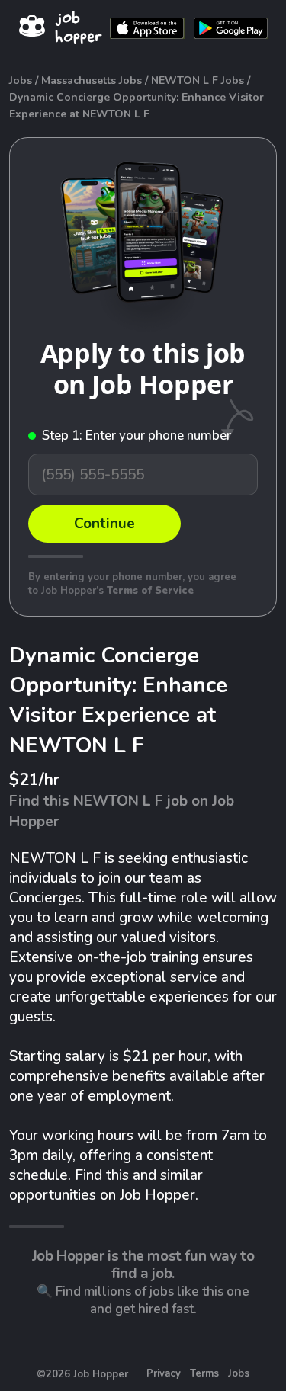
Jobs (20, 80)
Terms (204, 1373)
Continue (104, 524)
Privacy (163, 1373)
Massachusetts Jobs (91, 80)
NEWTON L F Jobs (197, 80)
